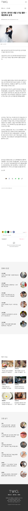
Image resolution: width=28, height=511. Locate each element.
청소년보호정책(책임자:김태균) (12, 499)
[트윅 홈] (4, 2)
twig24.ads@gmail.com (16, 501)
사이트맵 (18, 499)
